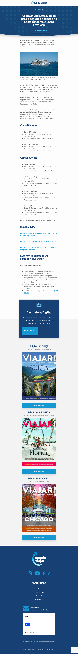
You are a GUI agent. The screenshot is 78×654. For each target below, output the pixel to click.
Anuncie (39, 596)
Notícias (41, 9)
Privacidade (39, 600)
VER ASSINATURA (29, 331)
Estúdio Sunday (40, 649)
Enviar (27, 624)
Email (27, 616)
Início (36, 9)
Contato (39, 588)
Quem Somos (39, 592)
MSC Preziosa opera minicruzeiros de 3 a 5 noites (38, 241)
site (42, 220)
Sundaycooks (51, 649)
